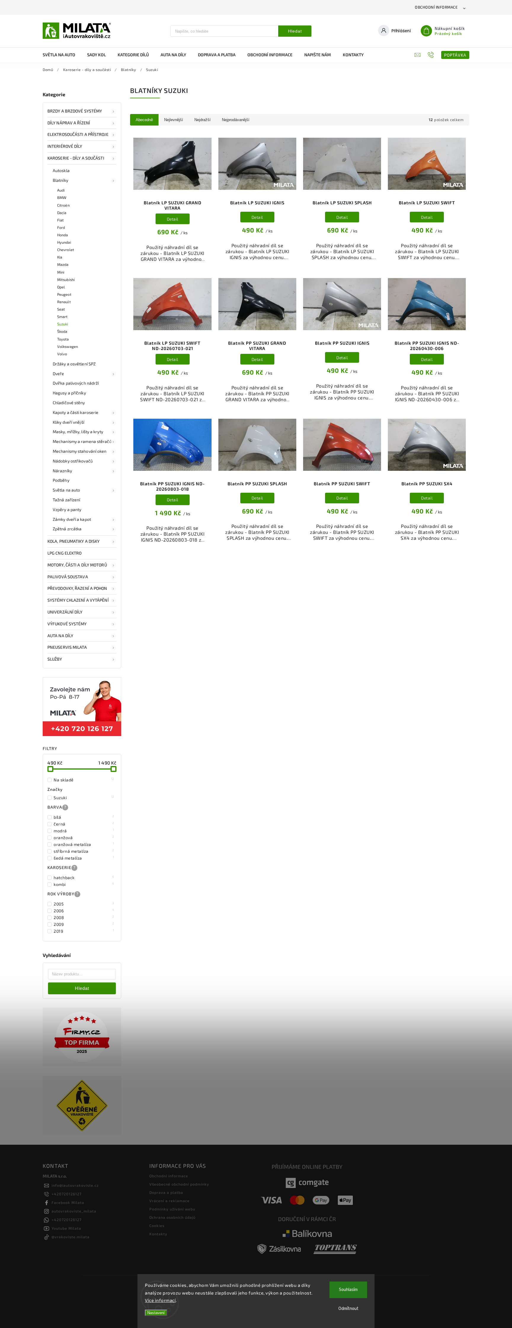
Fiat (60, 220)
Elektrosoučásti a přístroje (77, 134)
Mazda (63, 264)
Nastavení (156, 1313)
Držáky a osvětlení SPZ (74, 363)
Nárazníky (62, 470)
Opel (61, 287)
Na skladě (84, 779)
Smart (62, 316)
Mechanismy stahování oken (80, 451)
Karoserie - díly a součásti (75, 157)
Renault (64, 301)
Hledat (295, 31)
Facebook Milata (68, 1202)
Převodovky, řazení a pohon (77, 588)
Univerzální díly (65, 611)
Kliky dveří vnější (68, 422)
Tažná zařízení (66, 499)
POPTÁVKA (455, 54)
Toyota (63, 339)
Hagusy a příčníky (69, 392)
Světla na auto (66, 489)
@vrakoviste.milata (70, 1236)
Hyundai (64, 242)
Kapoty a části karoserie (75, 412)
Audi (61, 190)
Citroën (63, 205)
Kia (59, 257)
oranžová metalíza (84, 844)
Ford (61, 227)
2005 (84, 903)
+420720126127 (66, 1193)
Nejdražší (202, 120)
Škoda (62, 331)
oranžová (84, 837)
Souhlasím (348, 1290)
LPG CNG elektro (64, 552)
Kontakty (158, 1233)
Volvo (62, 353)
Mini (60, 272)
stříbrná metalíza (84, 851)
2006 (84, 910)
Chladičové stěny (69, 402)
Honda (62, 234)
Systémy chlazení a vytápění (78, 600)
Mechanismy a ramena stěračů (82, 441)
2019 (84, 931)
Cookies (156, 1225)
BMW (61, 197)
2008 (84, 917)
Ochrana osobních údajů (172, 1217)
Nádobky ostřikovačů (73, 460)
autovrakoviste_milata (74, 1211)
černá (84, 823)
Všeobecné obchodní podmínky (179, 1184)
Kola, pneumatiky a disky (73, 541)
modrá (84, 830)
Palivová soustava (67, 576)
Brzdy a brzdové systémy (74, 110)
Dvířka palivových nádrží (76, 383)
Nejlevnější (173, 120)
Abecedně (144, 120)
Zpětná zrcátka (67, 528)
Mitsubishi (66, 279)
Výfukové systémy (67, 623)
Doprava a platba (166, 1192)
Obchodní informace (436, 7)
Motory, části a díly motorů (77, 564)
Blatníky (60, 180)
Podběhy (61, 480)
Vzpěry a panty (67, 509)
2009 (84, 924)
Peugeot (64, 294)
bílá (84, 817)
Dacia (62, 212)
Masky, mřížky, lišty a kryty (78, 431)
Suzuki (62, 324)
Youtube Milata (66, 1228)
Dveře (58, 373)
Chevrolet (65, 249)
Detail (172, 218)
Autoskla (61, 170)
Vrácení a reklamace (169, 1200)
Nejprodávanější (235, 120)
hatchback (84, 877)
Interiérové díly (64, 146)
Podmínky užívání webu (172, 1209)
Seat (61, 309)
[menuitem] (62, 54)
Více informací (160, 1300)
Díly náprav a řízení (68, 122)
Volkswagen (67, 346)
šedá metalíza (84, 857)
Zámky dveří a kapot (72, 519)
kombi (84, 884)
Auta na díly (60, 635)
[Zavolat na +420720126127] (431, 54)
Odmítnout (348, 1308)
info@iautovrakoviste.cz (75, 1185)
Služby (54, 658)
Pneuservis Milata (67, 647)
